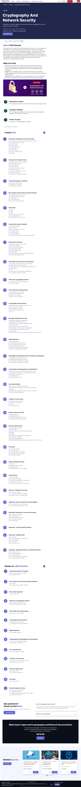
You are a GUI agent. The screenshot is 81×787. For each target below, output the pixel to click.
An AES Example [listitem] (14, 232)
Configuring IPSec (15, 681)
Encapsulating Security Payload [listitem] (17, 452)
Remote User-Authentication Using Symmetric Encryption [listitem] (23, 387)
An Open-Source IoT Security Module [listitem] (19, 495)
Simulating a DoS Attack (16, 694)
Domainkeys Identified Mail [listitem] (16, 438)
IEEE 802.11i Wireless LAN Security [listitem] (18, 419)
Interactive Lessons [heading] (16, 101)
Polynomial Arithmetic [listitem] (15, 215)
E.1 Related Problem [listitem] (14, 552)
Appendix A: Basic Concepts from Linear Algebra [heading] (23, 502)
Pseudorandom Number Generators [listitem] (18, 265)
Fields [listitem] (11, 212)
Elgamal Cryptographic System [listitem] (17, 293)
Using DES (13, 583)
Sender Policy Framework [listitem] (16, 437)
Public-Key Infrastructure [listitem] (16, 377)
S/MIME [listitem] (12, 432)
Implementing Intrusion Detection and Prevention (22, 693)
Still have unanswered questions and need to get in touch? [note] (17, 709)
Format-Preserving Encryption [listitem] (17, 254)
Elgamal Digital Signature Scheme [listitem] (17, 342)
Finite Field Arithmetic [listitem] (15, 226)
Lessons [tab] (10, 41)
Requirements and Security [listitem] (16, 308)
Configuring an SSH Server (17, 662)
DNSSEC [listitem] (12, 434)
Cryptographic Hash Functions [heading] (17, 303)
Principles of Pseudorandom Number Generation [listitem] (21, 263)
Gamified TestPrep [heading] (16, 110)
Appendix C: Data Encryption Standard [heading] (20, 527)
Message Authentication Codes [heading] (18, 318)
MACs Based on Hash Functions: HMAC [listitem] (19, 326)
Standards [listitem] (12, 153)
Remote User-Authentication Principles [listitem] (19, 386)
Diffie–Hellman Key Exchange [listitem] (16, 292)
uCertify (10, 4)
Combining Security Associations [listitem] (17, 453)
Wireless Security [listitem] (14, 414)
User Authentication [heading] (14, 384)
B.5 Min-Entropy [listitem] (14, 520)
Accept (57, 784)
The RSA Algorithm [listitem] (14, 283)
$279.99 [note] (40, 734)
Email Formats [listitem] (13, 429)
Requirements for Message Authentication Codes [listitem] (21, 323)
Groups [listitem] (12, 209)
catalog (13, 1)
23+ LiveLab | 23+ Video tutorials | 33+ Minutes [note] (20, 121)
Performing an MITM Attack (17, 613)
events (40, 1)
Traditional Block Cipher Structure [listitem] (18, 194)
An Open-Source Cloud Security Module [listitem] (19, 483)
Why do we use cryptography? (43, 713)
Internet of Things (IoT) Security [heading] (18, 490)
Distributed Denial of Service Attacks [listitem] (18, 468)
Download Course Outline (11, 126)
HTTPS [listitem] (12, 404)
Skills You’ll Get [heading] (9, 63)
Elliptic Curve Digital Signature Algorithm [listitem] (19, 347)
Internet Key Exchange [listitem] (15, 455)
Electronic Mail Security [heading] (15, 426)
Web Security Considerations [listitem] (16, 401)
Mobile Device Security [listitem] (15, 416)
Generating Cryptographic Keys (18, 602)
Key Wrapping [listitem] (13, 331)
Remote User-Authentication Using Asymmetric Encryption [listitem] (23, 390)
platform (18, 1)
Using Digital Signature (16, 632)
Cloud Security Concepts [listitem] (16, 478)
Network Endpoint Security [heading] (16, 462)
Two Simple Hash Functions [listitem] (16, 307)
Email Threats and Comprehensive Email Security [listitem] (21, 431)
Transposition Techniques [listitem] (16, 186)
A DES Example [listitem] (13, 197)
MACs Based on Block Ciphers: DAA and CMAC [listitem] (21, 328)
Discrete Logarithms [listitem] (14, 172)
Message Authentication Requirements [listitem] (19, 320)
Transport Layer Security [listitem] (16, 402)
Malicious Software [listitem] (14, 466)
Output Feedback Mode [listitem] (15, 250)
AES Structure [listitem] (13, 227)
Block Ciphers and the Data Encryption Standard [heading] (23, 193)
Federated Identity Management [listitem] (17, 392)
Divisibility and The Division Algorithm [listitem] (18, 161)
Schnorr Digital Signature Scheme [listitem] (18, 344)
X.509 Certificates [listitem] (14, 375)
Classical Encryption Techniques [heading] (18, 181)
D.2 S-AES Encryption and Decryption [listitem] (18, 538)
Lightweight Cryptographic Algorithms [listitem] (18, 359)
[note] (5, 31)
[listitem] (21, 5)
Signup (70, 1)
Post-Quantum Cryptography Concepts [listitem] (19, 360)
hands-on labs (34, 1)
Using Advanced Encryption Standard (19, 585)
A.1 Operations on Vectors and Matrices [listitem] (19, 504)
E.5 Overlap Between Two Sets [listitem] (17, 558)
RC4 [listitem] (11, 269)
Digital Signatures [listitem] (14, 341)
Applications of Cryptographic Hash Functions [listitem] (20, 305)
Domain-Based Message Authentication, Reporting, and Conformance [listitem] (26, 440)
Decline (51, 784)
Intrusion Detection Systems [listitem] (16, 465)
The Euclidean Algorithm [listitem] (15, 163)
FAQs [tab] (18, 41)
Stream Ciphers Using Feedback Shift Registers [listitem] (20, 271)
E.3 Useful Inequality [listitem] (15, 555)
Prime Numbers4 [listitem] (14, 166)
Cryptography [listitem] (13, 148)
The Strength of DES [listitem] (15, 199)
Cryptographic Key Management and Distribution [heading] (23, 369)
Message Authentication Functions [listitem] (18, 321)
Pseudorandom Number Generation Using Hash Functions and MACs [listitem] (26, 332)
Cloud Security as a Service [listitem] (16, 481)
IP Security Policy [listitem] (14, 450)
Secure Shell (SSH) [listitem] (14, 405)
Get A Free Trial (7, 33)
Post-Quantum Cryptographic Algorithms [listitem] (19, 362)
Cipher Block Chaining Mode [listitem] (16, 247)
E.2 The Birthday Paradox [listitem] (16, 553)
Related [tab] (22, 41)
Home (5, 4)
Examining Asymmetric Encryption (18, 604)
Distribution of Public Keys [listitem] (16, 374)
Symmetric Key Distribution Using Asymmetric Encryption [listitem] (23, 372)
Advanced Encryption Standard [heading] (18, 224)
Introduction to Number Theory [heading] (18, 160)
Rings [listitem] (11, 211)
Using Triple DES (15, 593)
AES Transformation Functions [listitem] (17, 229)
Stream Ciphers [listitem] (13, 268)
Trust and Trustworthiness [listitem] (16, 151)
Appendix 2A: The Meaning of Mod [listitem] (18, 174)
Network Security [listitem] (14, 150)
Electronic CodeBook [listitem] (15, 245)
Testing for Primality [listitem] (14, 169)
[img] (31, 755)
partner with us (25, 1)
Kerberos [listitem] (12, 389)
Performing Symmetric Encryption (18, 573)
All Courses (7, 763)
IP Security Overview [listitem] (15, 449)
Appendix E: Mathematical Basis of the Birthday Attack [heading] (25, 550)
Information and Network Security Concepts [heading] (21, 139)
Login (63, 1)
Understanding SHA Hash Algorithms (19, 623)
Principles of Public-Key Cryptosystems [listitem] (19, 281)
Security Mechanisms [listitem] (15, 147)
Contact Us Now (9, 712)
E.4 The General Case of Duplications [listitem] (18, 556)
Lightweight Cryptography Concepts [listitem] (18, 357)
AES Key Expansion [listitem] (14, 230)
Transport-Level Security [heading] (16, 399)
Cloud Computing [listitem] (14, 477)
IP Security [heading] (12, 447)
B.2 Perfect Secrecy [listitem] (14, 516)
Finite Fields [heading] (12, 207)
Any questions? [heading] (13, 705)
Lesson (10, 132)
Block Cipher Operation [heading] (15, 242)
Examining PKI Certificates (17, 642)
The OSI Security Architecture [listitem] (17, 142)
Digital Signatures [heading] (14, 339)
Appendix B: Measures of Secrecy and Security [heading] (22, 512)
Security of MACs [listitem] (14, 324)
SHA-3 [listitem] (11, 311)
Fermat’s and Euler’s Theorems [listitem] (17, 168)
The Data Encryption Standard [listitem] (17, 196)
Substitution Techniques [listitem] (15, 184)
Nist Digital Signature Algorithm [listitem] (17, 346)
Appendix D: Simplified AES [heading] (17, 535)
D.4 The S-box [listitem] (13, 541)
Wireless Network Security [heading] (16, 412)
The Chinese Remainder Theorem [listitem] (17, 171)
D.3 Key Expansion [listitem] (14, 540)
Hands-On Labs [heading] (14, 119)
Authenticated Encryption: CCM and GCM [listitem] (19, 329)
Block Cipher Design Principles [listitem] (17, 200)
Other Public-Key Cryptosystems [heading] (18, 290)
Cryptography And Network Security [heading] (20, 17)
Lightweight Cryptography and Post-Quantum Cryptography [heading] (26, 356)
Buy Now (40, 738)
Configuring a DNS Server (17, 672)
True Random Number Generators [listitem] (18, 272)
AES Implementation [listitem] (15, 233)
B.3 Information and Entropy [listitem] (16, 517)
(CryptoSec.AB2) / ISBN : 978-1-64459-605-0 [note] (14, 29)
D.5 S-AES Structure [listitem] (15, 543)
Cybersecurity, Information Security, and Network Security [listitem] (23, 141)
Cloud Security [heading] (13, 475)
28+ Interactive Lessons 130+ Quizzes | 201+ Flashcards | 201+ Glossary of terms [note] (27, 103)
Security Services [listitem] (14, 145)
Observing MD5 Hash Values (17, 622)
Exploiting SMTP (15, 670)
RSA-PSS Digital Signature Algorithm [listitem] (18, 349)
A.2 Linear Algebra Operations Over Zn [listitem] (19, 505)
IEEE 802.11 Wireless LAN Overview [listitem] (18, 417)
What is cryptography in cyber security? (46, 704)
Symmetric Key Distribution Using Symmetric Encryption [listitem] (23, 371)
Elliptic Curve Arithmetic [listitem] (15, 295)
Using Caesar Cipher (15, 574)
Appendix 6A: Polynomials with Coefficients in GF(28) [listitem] (22, 235)
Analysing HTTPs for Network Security (20, 660)
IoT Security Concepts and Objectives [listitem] (18, 493)
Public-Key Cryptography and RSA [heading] (19, 279)
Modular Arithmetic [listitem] (14, 165)
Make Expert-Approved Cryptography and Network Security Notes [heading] (40, 725)
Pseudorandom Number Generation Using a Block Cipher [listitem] (23, 266)
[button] (59, 1)
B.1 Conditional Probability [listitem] (16, 514)
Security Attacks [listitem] (14, 144)
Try (30, 772)
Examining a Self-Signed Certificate (19, 641)
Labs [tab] (14, 41)
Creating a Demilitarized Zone (17, 690)
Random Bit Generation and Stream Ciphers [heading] (21, 261)
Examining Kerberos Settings (17, 651)
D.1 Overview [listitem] (13, 537)
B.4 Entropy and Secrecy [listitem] (16, 519)
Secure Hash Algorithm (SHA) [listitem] (17, 310)
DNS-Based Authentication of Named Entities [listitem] (20, 435)
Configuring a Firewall (16, 691)
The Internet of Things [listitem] (15, 492)
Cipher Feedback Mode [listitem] (15, 248)
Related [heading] (8, 760)
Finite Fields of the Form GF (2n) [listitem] (17, 217)
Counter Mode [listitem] (13, 251)
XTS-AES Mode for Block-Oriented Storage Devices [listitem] (22, 253)
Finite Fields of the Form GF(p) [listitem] (17, 214)
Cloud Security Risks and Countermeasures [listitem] (20, 480)
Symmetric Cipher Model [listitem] (15, 183)
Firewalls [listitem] (12, 463)
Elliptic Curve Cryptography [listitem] (16, 296)
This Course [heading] (12, 45)
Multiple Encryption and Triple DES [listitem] (18, 244)
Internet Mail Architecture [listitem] (16, 428)
